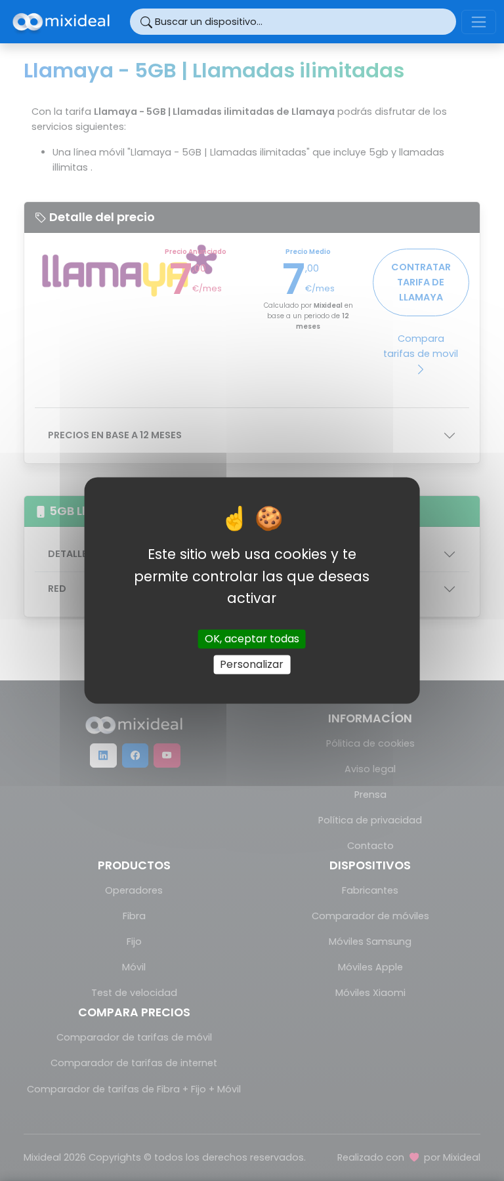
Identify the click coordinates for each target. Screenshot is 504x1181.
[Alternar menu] (478, 22)
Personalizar (252, 664)
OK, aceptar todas (252, 638)
